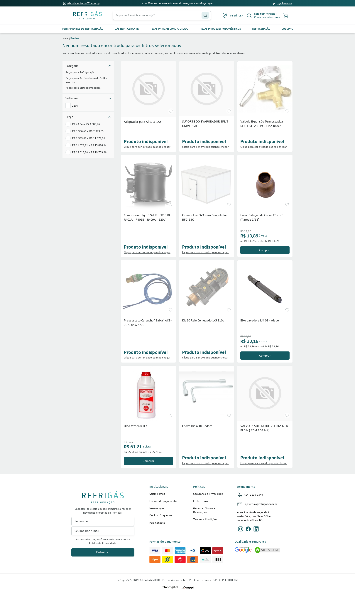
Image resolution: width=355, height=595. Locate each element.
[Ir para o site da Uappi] (188, 587)
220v (75, 105)
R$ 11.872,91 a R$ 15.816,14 (89, 145)
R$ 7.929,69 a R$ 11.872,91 (88, 138)
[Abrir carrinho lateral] (286, 15)
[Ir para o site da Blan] (170, 587)
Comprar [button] (265, 250)
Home (65, 38)
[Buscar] (205, 15)
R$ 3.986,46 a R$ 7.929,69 (88, 131)
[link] (83, 28)
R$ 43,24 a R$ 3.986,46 (86, 124)
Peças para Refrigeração (80, 72)
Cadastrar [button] (103, 552)
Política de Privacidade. (103, 543)
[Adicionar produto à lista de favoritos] (171, 111)
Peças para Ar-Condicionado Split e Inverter (86, 80)
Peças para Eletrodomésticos (83, 87)
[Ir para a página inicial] (87, 15)
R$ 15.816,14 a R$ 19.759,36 (89, 152)
